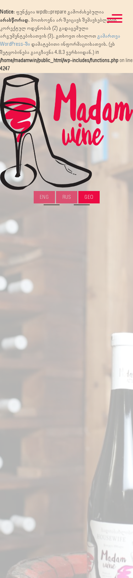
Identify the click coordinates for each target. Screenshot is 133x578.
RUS (66, 197)
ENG (44, 197)
